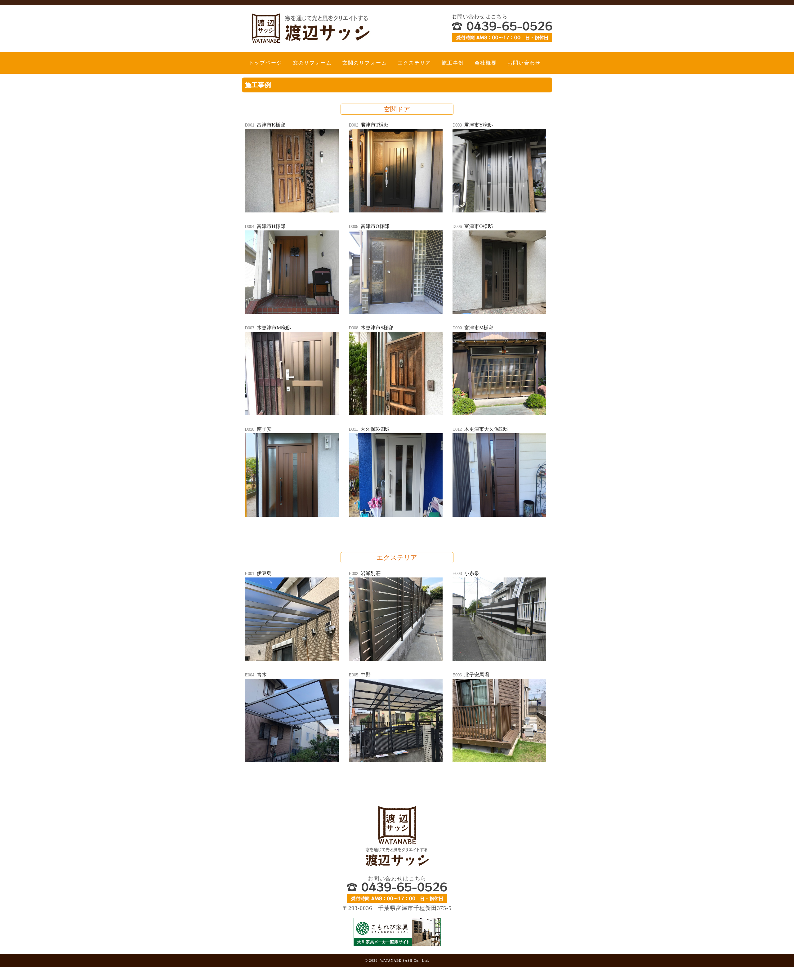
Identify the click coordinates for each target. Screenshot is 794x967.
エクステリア (414, 62)
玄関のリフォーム (364, 62)
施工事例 (453, 62)
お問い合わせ (524, 62)
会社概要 (486, 62)
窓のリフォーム (312, 62)
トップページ (265, 62)
